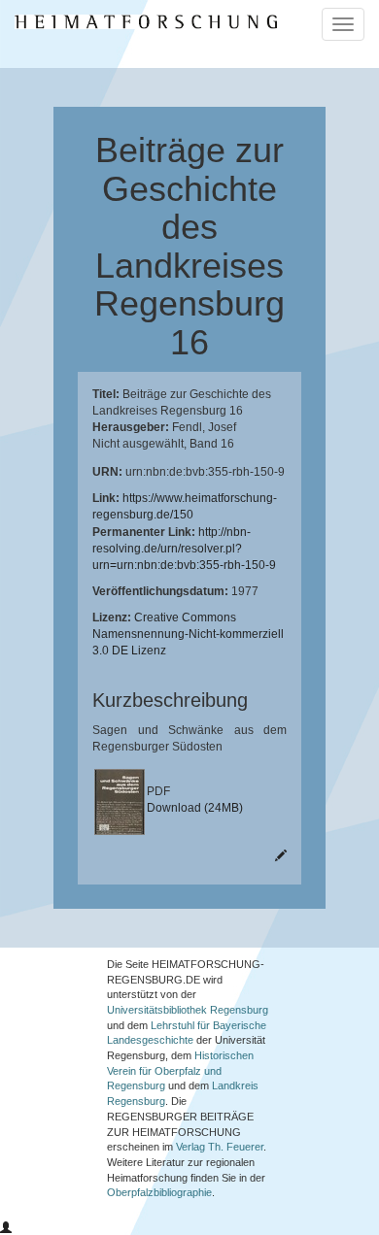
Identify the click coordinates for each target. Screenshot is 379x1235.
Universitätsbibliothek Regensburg (187, 1010)
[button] (6, 1228)
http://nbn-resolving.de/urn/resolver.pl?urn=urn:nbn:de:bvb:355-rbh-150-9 (184, 548)
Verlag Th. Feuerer (219, 1146)
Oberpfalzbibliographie (159, 1192)
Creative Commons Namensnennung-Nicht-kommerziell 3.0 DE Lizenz (188, 634)
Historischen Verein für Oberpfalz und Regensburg (180, 1070)
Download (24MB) (195, 808)
